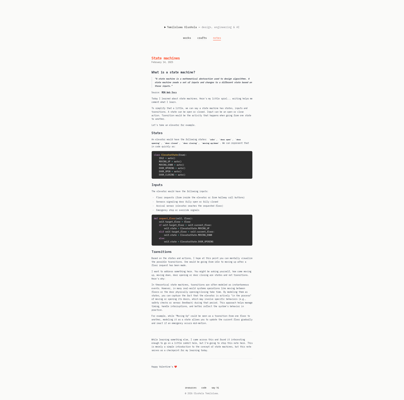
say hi (215, 387)
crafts (202, 37)
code (203, 387)
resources (190, 387)
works (187, 37)
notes (217, 37)
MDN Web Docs (169, 92)
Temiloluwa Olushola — (203, 27)
